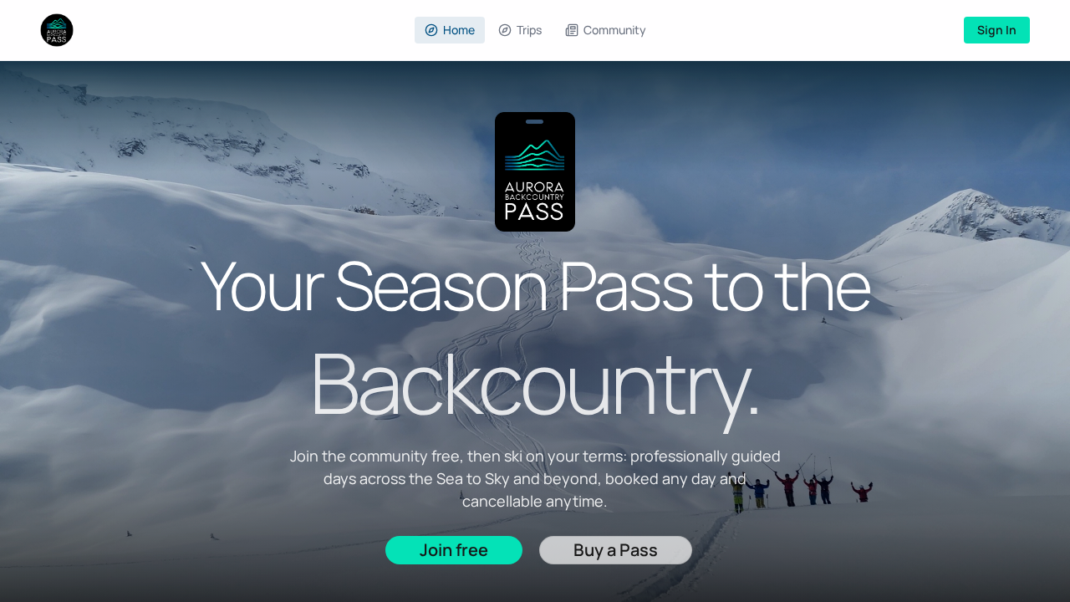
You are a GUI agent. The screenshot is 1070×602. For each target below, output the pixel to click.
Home (459, 30)
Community (614, 30)
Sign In (996, 30)
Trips (529, 30)
